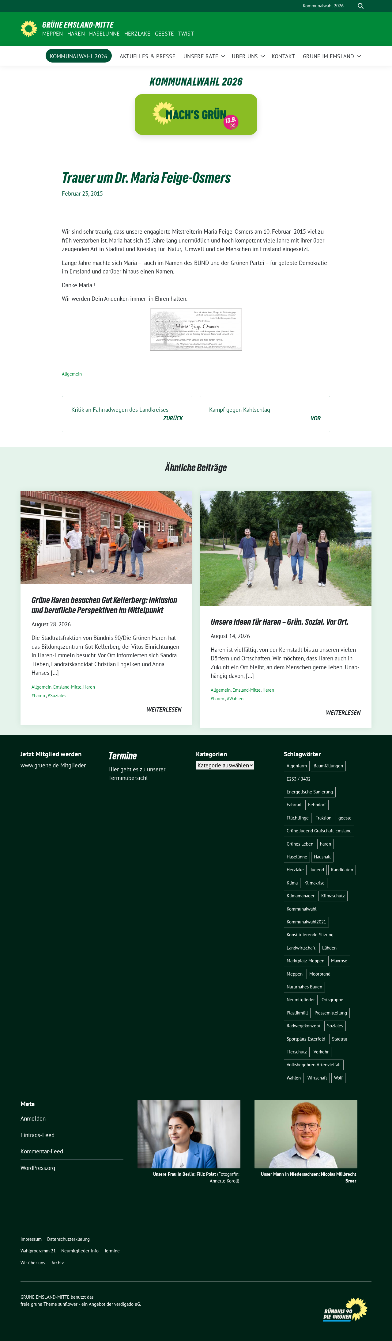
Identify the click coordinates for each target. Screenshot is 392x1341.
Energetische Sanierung (310, 792)
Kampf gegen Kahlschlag (265, 414)
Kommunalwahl (301, 909)
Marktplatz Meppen (305, 961)
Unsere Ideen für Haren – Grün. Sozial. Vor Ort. (280, 622)
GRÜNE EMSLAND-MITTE (78, 24)
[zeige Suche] (361, 6)
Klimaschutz (333, 896)
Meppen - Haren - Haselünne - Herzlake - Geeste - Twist (118, 33)
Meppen (295, 974)
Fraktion (323, 818)
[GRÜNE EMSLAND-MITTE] (29, 28)
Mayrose (339, 961)
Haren (89, 687)
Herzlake (295, 870)
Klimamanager (301, 896)
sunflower (67, 1304)
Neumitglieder (301, 1000)
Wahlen (236, 698)
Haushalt (322, 857)
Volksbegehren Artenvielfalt (314, 1065)
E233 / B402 (299, 779)
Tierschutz (297, 1052)
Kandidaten (342, 870)
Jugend (317, 870)
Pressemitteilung (331, 1013)
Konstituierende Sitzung (310, 935)
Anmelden (33, 1118)
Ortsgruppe (332, 1000)
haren (39, 695)
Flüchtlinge (298, 818)
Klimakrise (314, 883)
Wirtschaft (317, 1078)
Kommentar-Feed (42, 1151)
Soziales (58, 695)
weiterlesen (164, 709)
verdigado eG (127, 1304)
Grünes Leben (300, 844)
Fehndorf (317, 805)
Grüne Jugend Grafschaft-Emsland (319, 831)
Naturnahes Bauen (304, 987)
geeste (345, 818)
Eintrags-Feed (38, 1135)
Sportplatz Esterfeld (306, 1039)
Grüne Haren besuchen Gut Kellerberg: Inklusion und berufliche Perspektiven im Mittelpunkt (104, 605)
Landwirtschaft (301, 948)
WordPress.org (38, 1167)
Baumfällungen (328, 766)
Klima (292, 883)
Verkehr (321, 1052)
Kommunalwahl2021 (306, 922)
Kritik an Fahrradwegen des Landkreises (127, 414)
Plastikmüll (297, 1013)
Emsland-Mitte (67, 687)
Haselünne (297, 857)
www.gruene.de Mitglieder (53, 765)
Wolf (338, 1078)
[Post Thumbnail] (106, 537)
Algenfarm (297, 766)
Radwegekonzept (303, 1026)
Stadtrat (339, 1039)
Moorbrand (319, 974)
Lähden (329, 948)
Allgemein (72, 374)
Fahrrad (294, 805)
